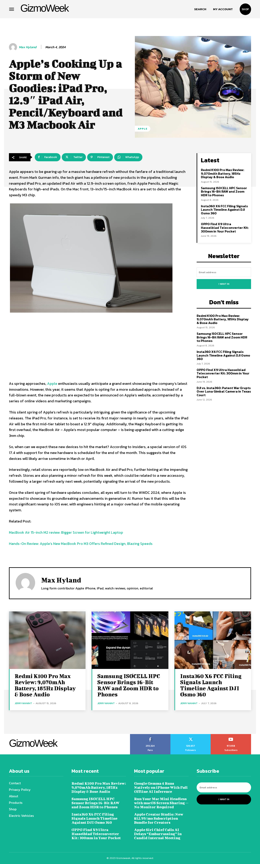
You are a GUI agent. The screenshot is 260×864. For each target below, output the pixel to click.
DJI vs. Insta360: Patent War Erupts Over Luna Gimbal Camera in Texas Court (224, 391)
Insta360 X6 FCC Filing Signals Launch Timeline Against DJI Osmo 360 (224, 210)
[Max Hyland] (13, 47)
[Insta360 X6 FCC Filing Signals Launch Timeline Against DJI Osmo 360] (212, 640)
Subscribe (231, 735)
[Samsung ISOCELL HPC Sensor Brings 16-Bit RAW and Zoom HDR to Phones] (130, 640)
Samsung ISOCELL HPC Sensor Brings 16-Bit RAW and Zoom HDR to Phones (224, 191)
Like (150, 735)
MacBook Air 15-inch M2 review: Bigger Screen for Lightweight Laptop (66, 532)
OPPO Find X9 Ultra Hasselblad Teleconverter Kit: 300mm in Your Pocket (225, 227)
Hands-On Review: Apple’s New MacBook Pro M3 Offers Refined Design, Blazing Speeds (81, 543)
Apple (142, 129)
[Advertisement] (98, 348)
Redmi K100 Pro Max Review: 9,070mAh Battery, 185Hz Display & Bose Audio (222, 173)
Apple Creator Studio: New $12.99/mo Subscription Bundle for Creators (158, 818)
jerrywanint (23, 703)
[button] (200, 9)
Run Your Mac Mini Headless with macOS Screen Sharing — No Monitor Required (161, 803)
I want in (224, 284)
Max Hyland (27, 47)
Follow (191, 735)
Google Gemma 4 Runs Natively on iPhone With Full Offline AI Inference (161, 787)
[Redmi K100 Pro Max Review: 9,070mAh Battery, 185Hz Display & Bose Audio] (47, 640)
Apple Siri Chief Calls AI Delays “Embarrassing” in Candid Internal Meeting (158, 834)
